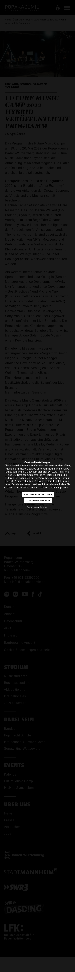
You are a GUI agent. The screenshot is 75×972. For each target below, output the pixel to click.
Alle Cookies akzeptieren (38, 494)
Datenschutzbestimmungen (32, 487)
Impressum (64, 487)
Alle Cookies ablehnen (37, 500)
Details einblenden (37, 507)
